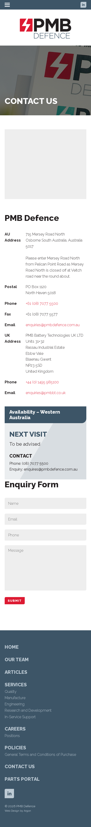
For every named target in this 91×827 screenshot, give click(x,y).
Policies (15, 748)
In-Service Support (20, 717)
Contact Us (20, 766)
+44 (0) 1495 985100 (42, 382)
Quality (11, 691)
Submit (15, 600)
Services (16, 685)
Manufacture (15, 698)
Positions (12, 736)
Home (12, 647)
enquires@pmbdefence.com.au (50, 469)
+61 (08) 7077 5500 (42, 303)
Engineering (14, 704)
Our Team (17, 659)
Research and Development (28, 710)
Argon (27, 810)
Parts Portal (22, 779)
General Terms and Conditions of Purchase (40, 754)
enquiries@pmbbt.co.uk (46, 393)
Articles (16, 672)
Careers (15, 729)
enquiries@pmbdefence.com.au (53, 325)
